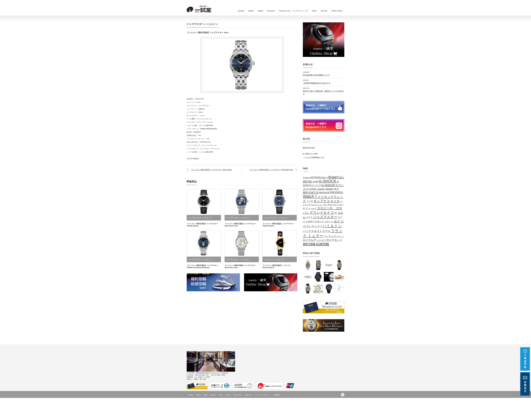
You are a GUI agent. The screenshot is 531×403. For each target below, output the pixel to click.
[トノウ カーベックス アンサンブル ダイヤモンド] (308, 288)
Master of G (332, 189)
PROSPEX (336, 192)
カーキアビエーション (314, 205)
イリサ (309, 201)
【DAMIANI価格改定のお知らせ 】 (317, 83)
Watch (251, 11)
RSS (342, 394)
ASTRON (315, 177)
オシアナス (321, 201)
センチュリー (314, 226)
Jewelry (241, 11)
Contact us (248, 395)
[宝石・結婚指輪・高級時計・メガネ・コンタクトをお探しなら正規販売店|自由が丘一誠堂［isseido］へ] (200, 9)
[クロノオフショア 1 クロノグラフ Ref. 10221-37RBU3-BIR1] (329, 277)
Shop (314, 11)
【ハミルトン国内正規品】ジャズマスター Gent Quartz (211, 170)
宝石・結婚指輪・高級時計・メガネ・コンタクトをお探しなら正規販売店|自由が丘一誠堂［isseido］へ (305, 401)
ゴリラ (309, 217)
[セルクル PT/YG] (318, 288)
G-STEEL (312, 189)
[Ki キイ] (339, 277)
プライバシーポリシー (262, 395)
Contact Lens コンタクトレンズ (293, 11)
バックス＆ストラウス (316, 231)
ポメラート (340, 236)
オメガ (335, 201)
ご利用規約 (276, 395)
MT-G (314, 192)
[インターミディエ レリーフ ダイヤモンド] (308, 265)
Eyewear (271, 11)
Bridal (260, 11)
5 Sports (306, 178)
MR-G (307, 192)
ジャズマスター (195, 24)
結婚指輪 (322, 244)
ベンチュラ (279, 259)
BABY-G (324, 178)
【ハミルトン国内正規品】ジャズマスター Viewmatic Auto (271, 170)
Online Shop (336, 11)
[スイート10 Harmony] (308, 277)
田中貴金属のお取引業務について (316, 75)
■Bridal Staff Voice (309, 147)
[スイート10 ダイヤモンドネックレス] (339, 288)
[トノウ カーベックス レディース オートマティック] (339, 265)
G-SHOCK (327, 181)
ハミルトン (211, 24)
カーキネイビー (331, 204)
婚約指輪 (309, 244)
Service (324, 11)
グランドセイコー (323, 212)
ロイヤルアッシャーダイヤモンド (322, 240)
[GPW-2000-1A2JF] (329, 288)
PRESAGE (324, 192)
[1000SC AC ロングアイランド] (318, 265)
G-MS (315, 181)
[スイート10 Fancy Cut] (329, 265)
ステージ (329, 221)
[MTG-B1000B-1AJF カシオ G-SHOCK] (318, 277)
